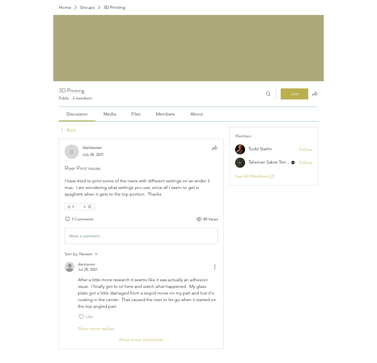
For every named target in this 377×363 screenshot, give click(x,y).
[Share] (214, 147)
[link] (77, 114)
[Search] (268, 93)
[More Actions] (214, 267)
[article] (141, 244)
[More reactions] (87, 206)
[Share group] (315, 93)
